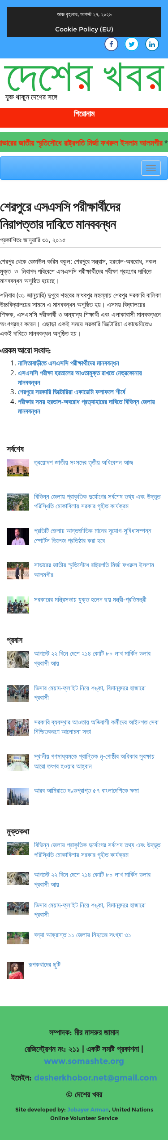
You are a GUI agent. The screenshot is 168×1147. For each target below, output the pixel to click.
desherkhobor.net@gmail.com (95, 1078)
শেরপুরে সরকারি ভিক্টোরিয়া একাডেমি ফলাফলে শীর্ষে (71, 391)
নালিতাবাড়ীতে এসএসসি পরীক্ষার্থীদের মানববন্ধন (68, 362)
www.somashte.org (84, 1061)
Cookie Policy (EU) (84, 29)
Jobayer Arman (88, 1109)
